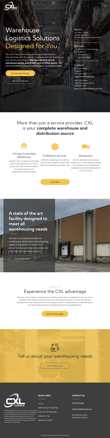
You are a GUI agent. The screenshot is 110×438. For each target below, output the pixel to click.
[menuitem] (54, 404)
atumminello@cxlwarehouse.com (88, 88)
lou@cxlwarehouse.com (84, 76)
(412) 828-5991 (80, 74)
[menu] (105, 6)
